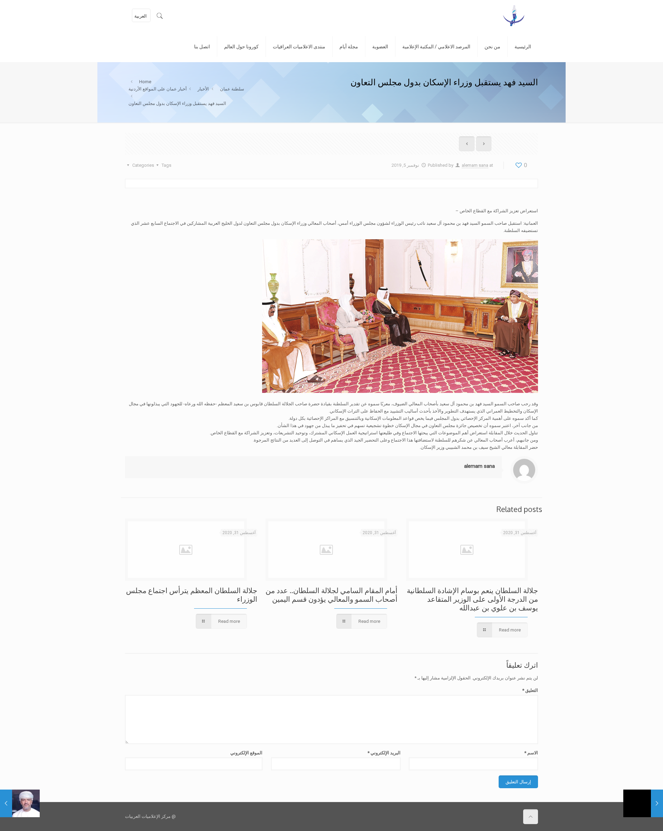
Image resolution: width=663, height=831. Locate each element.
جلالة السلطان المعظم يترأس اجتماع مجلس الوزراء (191, 594)
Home (145, 81)
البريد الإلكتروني (383, 752)
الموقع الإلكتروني (246, 752)
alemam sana (475, 165)
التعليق (530, 690)
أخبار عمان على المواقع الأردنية (157, 88)
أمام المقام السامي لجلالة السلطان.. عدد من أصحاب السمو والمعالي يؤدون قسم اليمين (331, 594)
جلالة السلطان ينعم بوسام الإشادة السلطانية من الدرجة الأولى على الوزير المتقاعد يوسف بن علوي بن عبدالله (472, 599)
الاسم (531, 752)
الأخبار (203, 88)
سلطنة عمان (232, 88)
